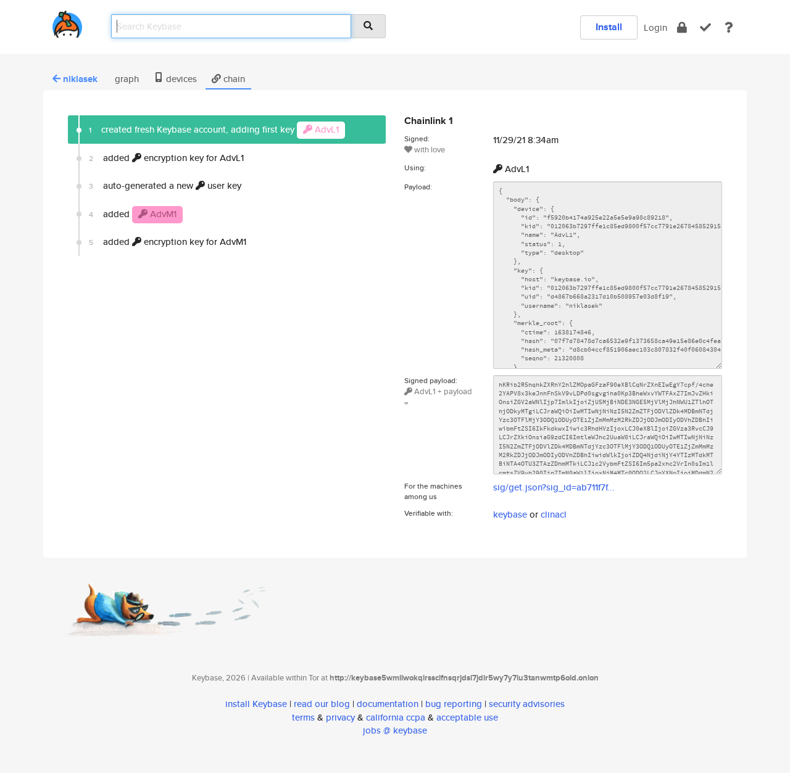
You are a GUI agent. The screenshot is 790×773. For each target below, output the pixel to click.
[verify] (705, 27)
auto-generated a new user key (165, 185)
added (133, 213)
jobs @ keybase (395, 730)
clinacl (554, 514)
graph (125, 78)
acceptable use (467, 717)
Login (655, 27)
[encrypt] (682, 27)
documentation (387, 703)
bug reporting (453, 703)
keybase (510, 514)
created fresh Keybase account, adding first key (214, 129)
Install (609, 27)
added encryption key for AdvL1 (166, 157)
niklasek (80, 79)
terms (303, 717)
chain (233, 78)
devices (180, 78)
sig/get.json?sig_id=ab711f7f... (554, 487)
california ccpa (395, 717)
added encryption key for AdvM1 (167, 241)
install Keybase (256, 703)
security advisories (527, 703)
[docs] (729, 27)
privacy (340, 717)
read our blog (322, 703)
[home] (67, 22)
